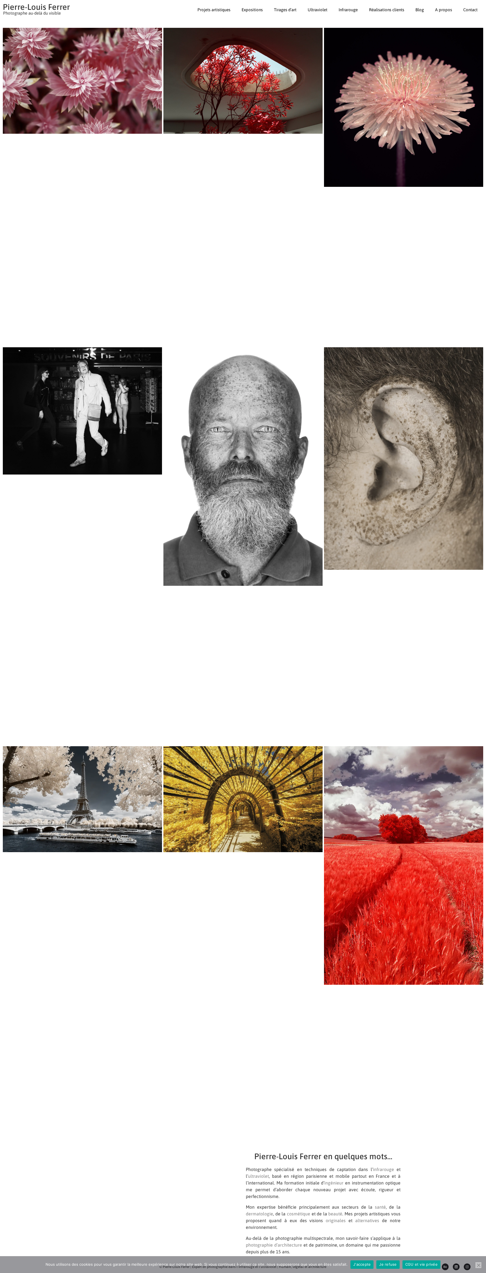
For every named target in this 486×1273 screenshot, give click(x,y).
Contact (470, 9)
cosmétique (298, 1213)
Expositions (252, 9)
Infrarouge (348, 9)
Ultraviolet (317, 9)
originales (336, 1220)
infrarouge (383, 1169)
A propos (443, 9)
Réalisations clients (386, 9)
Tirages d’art (285, 9)
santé (380, 1207)
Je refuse (388, 1264)
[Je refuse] (478, 1265)
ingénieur (333, 1182)
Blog (419, 9)
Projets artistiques (213, 9)
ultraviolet (258, 1176)
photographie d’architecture (274, 1244)
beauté (335, 1213)
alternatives (367, 1220)
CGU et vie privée (421, 1264)
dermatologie (259, 1213)
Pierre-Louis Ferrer (36, 7)
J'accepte (362, 1264)
